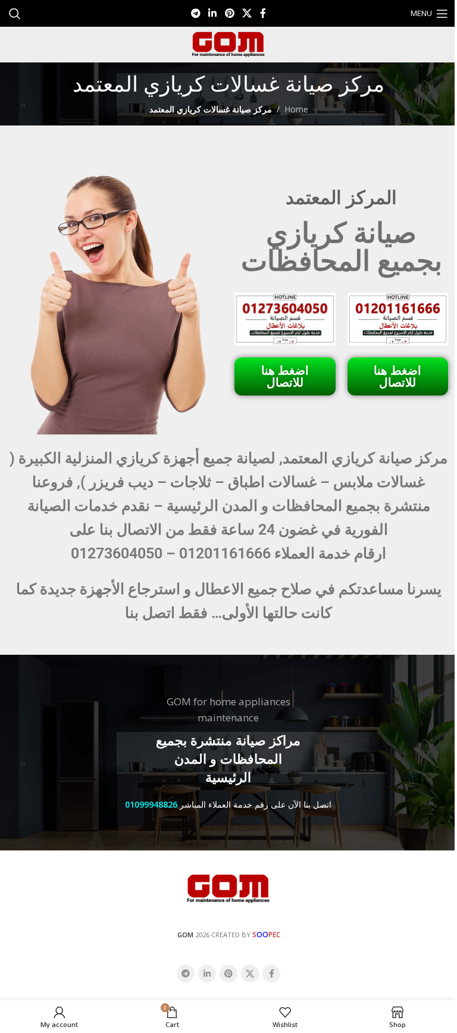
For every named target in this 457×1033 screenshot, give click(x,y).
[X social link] (246, 13)
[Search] (15, 14)
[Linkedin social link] (213, 13)
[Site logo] (228, 43)
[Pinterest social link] (229, 13)
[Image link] (228, 887)
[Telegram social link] (195, 13)
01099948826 (151, 804)
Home (296, 109)
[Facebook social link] (263, 13)
